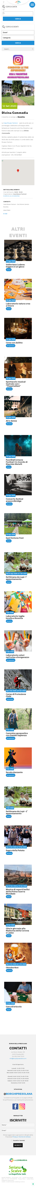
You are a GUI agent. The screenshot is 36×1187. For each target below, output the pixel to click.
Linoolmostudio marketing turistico (15, 1181)
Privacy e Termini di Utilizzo (22, 1137)
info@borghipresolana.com (18, 1058)
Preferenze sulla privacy (8, 1180)
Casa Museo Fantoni (11, 123)
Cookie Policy (30, 1178)
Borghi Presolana (6, 1177)
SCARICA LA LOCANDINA (11, 196)
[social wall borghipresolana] (18, 66)
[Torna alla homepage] (18, 2)
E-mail (5, 213)
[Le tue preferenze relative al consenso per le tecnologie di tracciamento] (33, 1184)
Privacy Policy (21, 1178)
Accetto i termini (19, 1140)
